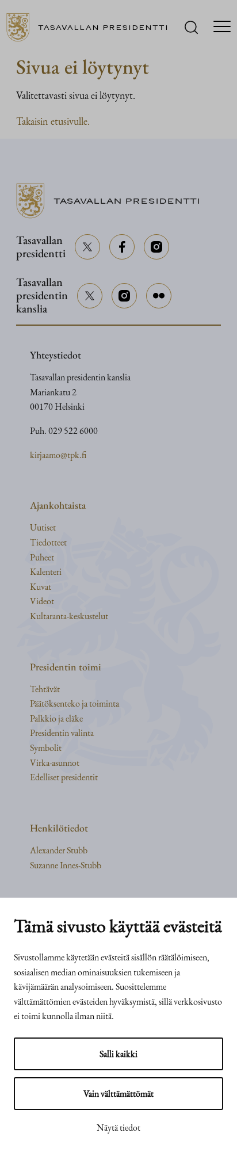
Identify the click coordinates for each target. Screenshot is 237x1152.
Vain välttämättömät (118, 1094)
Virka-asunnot (54, 763)
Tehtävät (45, 689)
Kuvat (40, 587)
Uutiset (43, 527)
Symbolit (46, 748)
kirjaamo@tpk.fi (58, 455)
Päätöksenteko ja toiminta (74, 703)
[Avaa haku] (191, 27)
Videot (42, 601)
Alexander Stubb (58, 850)
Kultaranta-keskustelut (69, 616)
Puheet (42, 557)
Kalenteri (46, 572)
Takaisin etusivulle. (53, 121)
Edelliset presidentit (64, 777)
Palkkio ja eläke (56, 718)
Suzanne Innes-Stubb (65, 865)
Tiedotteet (48, 542)
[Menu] (222, 27)
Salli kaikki (118, 1054)
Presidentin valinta (62, 733)
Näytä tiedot (118, 1128)
